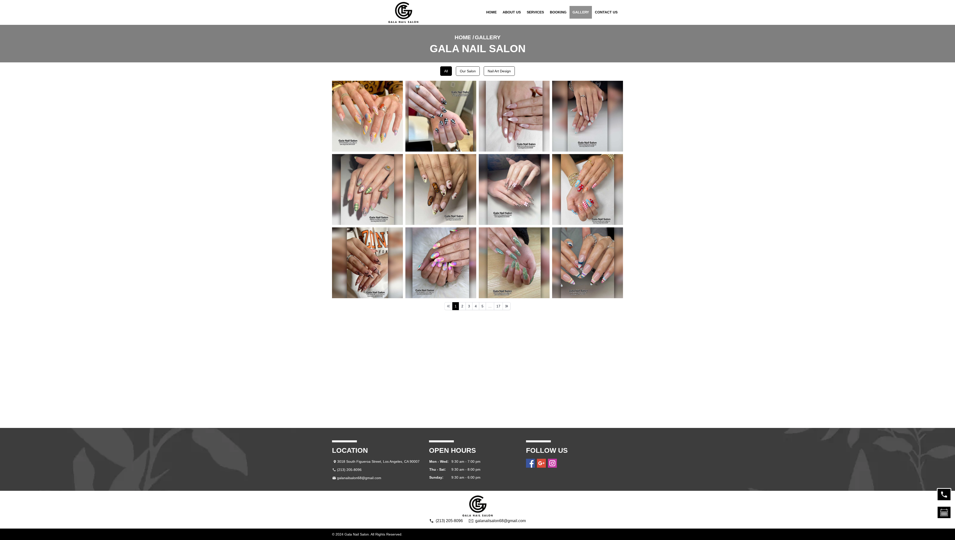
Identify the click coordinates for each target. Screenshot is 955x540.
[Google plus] (541, 463)
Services (535, 12)
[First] (448, 306)
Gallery (581, 12)
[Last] (507, 306)
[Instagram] (552, 463)
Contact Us (606, 12)
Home (491, 12)
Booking (558, 12)
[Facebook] (530, 463)
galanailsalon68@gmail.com (359, 478)
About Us (512, 12)
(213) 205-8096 (349, 470)
